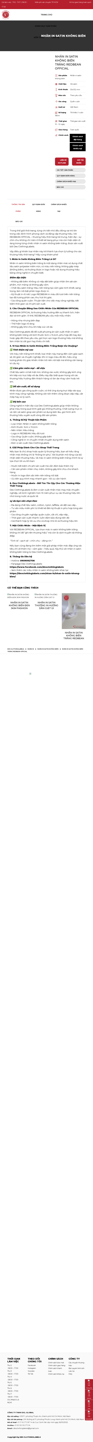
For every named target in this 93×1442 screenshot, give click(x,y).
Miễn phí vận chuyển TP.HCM (46, 2)
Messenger (89, 1419)
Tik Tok (30, 1374)
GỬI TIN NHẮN (80, 161)
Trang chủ (46, 15)
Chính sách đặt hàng (77, 138)
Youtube (31, 1371)
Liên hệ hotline (62, 161)
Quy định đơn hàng (38, 207)
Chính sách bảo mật (56, 1363)
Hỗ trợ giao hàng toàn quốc (80, 2)
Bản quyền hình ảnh (76, 1368)
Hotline (89, 1398)
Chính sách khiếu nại (77, 147)
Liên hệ (71, 1371)
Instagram (32, 1368)
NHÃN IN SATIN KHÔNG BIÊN (63, 36)
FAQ (70, 1374)
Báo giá (19, 221)
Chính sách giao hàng (56, 1365)
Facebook (32, 1365)
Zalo (89, 1408)
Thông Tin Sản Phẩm (18, 207)
